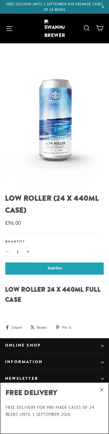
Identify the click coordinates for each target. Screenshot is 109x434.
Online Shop (23, 346)
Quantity (15, 241)
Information (24, 362)
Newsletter (21, 379)
